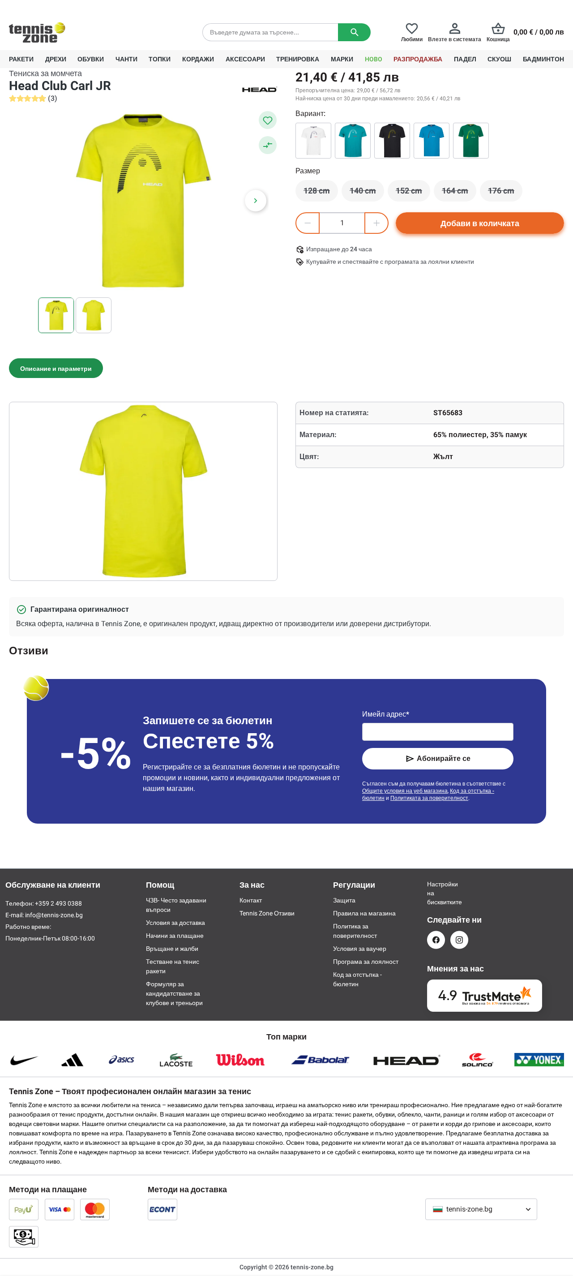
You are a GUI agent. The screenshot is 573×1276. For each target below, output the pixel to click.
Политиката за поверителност (429, 798)
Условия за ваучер (359, 948)
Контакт (250, 900)
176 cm (505, 193)
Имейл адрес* (385, 714)
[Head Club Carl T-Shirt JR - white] (313, 141)
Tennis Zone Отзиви (267, 913)
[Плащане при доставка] (23, 1236)
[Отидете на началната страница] (37, 32)
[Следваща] (255, 200)
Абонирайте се (443, 758)
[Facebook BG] (436, 940)
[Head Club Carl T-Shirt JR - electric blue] (431, 141)
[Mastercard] (95, 1209)
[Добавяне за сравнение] (268, 145)
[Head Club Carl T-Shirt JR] (392, 141)
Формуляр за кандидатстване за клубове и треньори (174, 993)
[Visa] (59, 1209)
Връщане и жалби (172, 948)
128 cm (321, 193)
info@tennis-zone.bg (54, 915)
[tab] (56, 368)
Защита (344, 900)
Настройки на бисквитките (436, 893)
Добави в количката (479, 223)
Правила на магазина (364, 913)
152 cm (413, 193)
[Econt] (162, 1209)
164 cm (459, 193)
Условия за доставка (175, 922)
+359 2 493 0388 (89, 7)
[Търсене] (354, 32)
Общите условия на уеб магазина (405, 791)
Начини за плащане (175, 935)
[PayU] (23, 1209)
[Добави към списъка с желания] (268, 120)
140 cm (367, 193)
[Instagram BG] (459, 940)
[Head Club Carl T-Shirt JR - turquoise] (353, 141)
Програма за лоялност (365, 961)
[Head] (260, 88)
